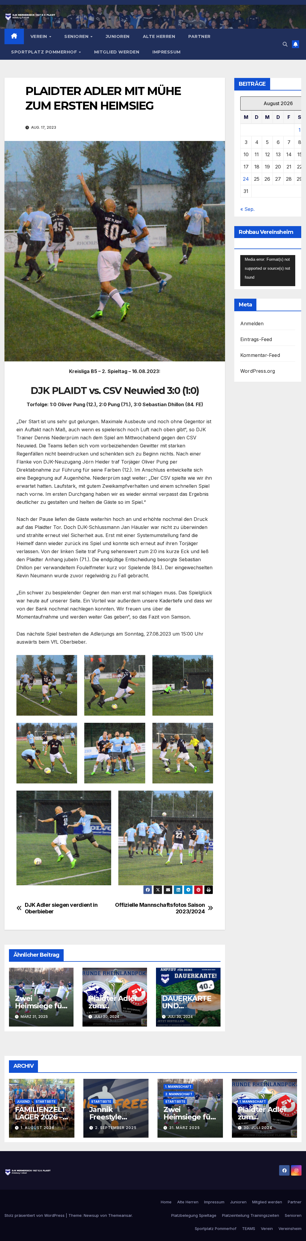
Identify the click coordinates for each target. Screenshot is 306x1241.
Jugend (23, 1101)
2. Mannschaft (178, 1094)
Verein (39, 36)
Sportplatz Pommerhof (44, 52)
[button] (285, 44)
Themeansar (120, 1215)
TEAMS (248, 1228)
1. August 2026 (37, 1127)
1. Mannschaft (178, 1086)
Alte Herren (159, 36)
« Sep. (247, 209)
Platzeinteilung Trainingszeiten (250, 1215)
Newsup (91, 1215)
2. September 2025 (116, 1127)
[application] (267, 270)
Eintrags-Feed (256, 339)
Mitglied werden (117, 52)
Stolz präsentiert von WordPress (35, 1215)
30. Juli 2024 (258, 1127)
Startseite (46, 1101)
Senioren (77, 36)
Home (166, 1201)
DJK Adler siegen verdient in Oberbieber (61, 908)
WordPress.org (257, 371)
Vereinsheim (290, 1228)
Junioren (118, 36)
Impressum (166, 52)
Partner (199, 36)
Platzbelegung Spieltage (193, 1215)
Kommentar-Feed (260, 355)
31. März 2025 (184, 1127)
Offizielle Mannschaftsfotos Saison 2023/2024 (160, 908)
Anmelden (252, 323)
